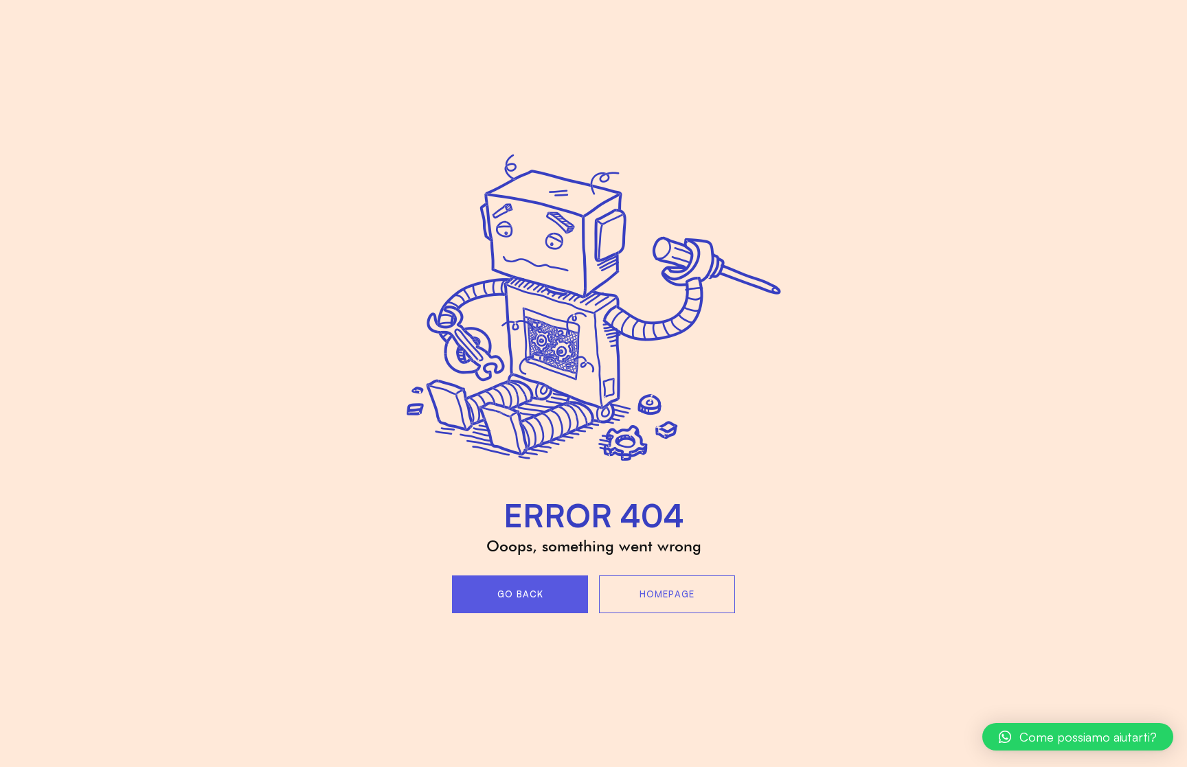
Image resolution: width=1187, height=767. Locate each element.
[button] (1077, 737)
